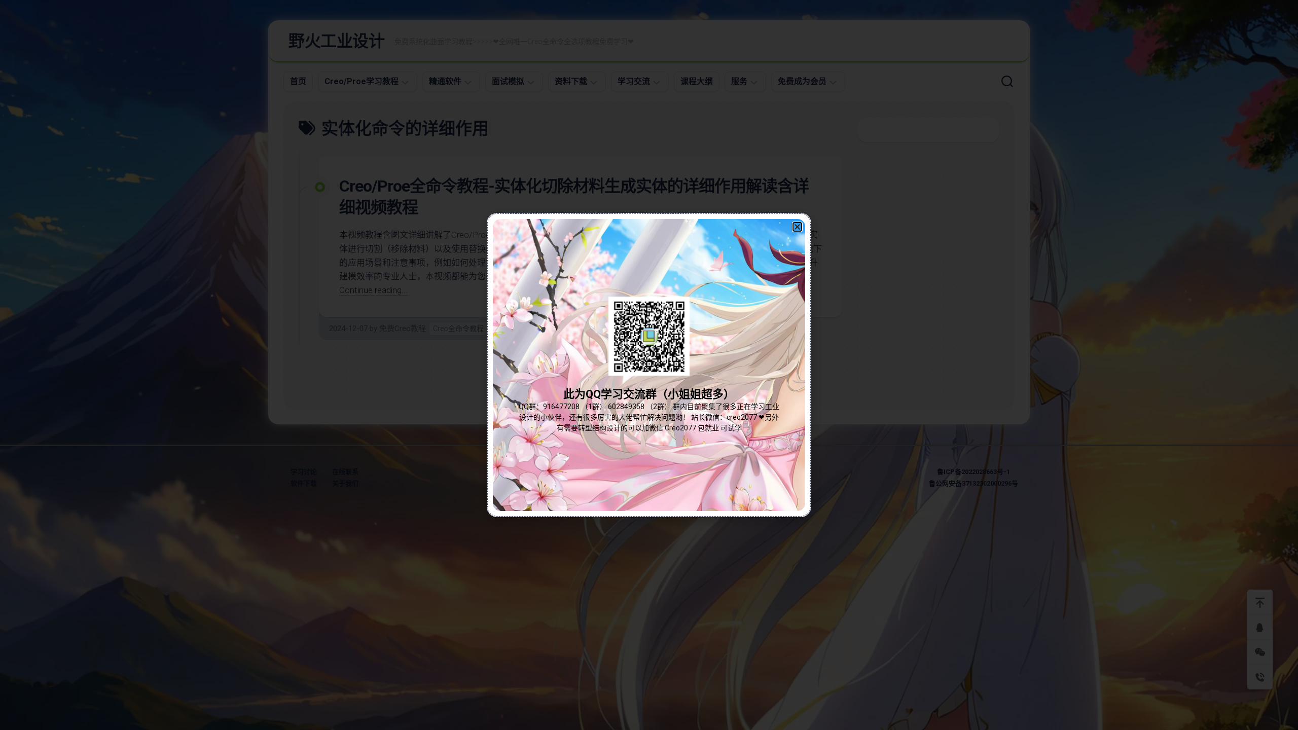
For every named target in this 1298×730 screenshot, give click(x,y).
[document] (649, 365)
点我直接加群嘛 (649, 387)
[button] (797, 227)
